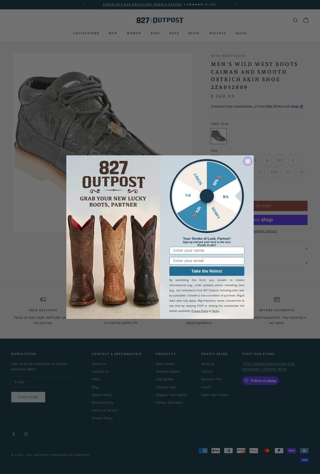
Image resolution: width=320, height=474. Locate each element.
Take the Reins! (206, 271)
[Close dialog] (248, 161)
